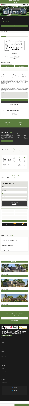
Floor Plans (4, 31)
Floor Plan (3, 35)
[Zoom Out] (13, 58)
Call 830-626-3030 (15, 320)
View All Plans (21, 66)
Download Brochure (15, 106)
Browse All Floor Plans (14, 261)
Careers (2, 361)
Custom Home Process (4, 354)
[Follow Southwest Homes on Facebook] (14, 2)
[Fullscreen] (18, 58)
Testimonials (3, 347)
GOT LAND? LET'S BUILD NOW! (6, 335)
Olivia (2, 273)
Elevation (8, 35)
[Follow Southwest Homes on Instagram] (15, 2)
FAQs (2, 358)
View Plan (14, 276)
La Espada (3, 303)
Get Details (7, 66)
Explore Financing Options (15, 102)
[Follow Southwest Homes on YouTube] (16, 2)
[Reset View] (16, 58)
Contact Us (3, 349)
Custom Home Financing (4, 356)
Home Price (3, 186)
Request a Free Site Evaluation (14, 25)
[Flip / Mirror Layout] (14, 58)
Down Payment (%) (4, 190)
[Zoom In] (11, 58)
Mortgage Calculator (15, 104)
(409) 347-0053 (15, 115)
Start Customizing (6, 140)
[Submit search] (13, 2)
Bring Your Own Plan (4, 342)
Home (1, 31)
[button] (27, 4)
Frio (2, 288)
